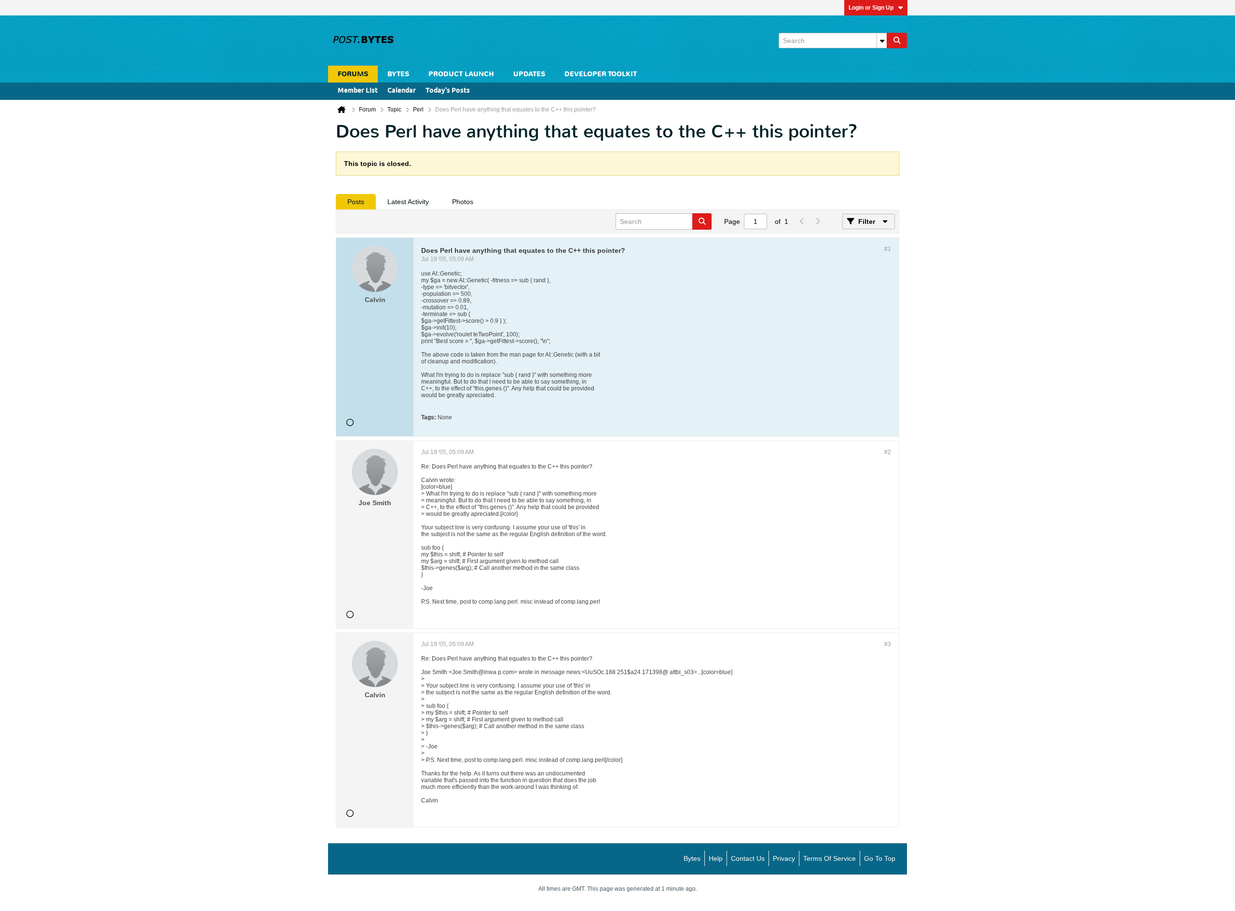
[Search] (897, 40)
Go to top (879, 858)
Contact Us (748, 858)
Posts (355, 202)
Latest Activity (408, 202)
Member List (358, 91)
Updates (529, 74)
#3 (887, 644)
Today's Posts (447, 91)
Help (716, 858)
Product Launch (461, 74)
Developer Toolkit (600, 74)
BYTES (398, 74)
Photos (462, 202)
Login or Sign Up (871, 7)
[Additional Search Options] (882, 40)
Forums (353, 74)
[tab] (356, 201)
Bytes (692, 858)
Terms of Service (829, 858)
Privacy (784, 858)
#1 (887, 249)
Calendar (401, 91)
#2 (887, 452)
